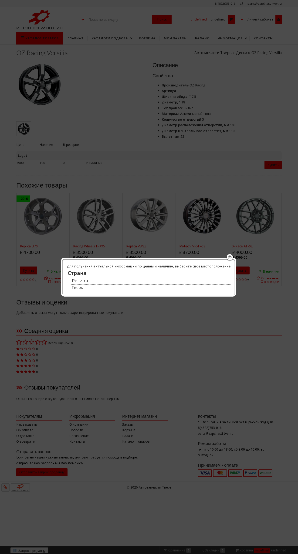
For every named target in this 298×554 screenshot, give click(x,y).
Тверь (77, 287)
